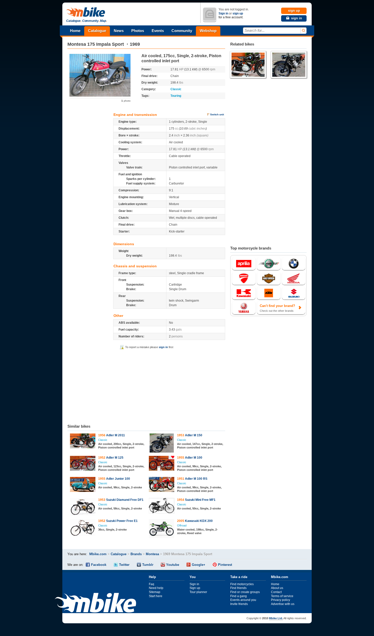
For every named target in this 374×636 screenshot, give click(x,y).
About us (277, 588)
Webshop (208, 30)
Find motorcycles (242, 584)
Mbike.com (98, 554)
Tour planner (198, 592)
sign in (163, 347)
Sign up (195, 588)
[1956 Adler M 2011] (82, 441)
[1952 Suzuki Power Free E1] (82, 528)
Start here (155, 596)
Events (158, 30)
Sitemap (154, 592)
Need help (156, 588)
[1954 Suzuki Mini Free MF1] (161, 506)
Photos (137, 30)
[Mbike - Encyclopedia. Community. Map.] (95, 603)
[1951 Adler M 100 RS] (161, 485)
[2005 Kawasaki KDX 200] (161, 529)
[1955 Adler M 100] (161, 464)
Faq (151, 584)
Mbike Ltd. (276, 618)
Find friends (238, 588)
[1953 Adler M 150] (161, 443)
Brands (136, 554)
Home (75, 30)
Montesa (76, 44)
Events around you (243, 600)
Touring (175, 96)
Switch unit (217, 114)
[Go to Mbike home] (86, 12)
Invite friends (239, 604)
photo (126, 100)
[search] (303, 30)
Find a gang (238, 596)
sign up (238, 13)
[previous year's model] (127, 44)
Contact (276, 592)
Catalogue (97, 30)
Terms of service (282, 596)
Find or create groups (245, 592)
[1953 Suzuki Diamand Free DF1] (82, 507)
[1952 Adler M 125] (82, 464)
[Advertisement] (146, 385)
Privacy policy (280, 600)
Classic (175, 89)
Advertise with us (282, 604)
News (119, 30)
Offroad (181, 525)
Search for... (254, 30)
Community (181, 30)
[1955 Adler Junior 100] (82, 485)
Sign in (223, 13)
